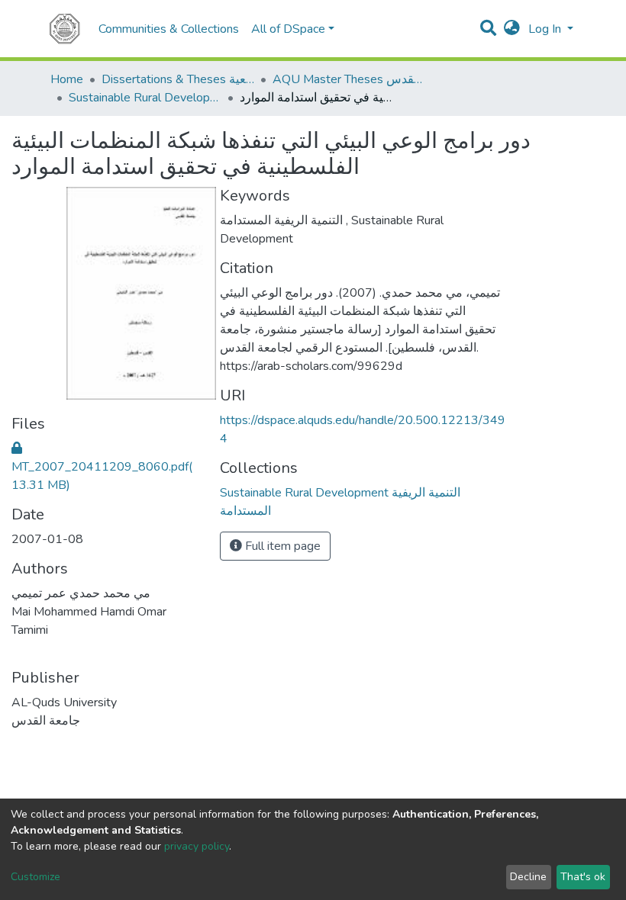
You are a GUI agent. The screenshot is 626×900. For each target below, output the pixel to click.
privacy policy (196, 846)
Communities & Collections (168, 29)
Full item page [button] (281, 546)
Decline (528, 876)
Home (66, 79)
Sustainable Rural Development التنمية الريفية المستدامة (145, 97)
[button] (512, 29)
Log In (546, 29)
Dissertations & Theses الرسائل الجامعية (178, 79)
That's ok (582, 876)
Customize (35, 876)
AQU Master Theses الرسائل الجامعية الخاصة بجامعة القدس (349, 79)
